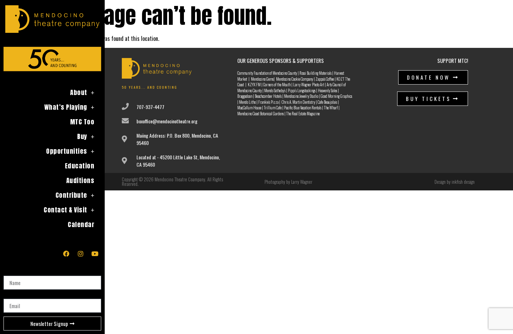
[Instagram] (80, 253)
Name (9, 273)
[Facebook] (66, 253)
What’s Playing (65, 107)
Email (9, 296)
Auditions (80, 180)
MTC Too (82, 121)
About (78, 92)
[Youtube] (95, 253)
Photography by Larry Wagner (288, 181)
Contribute (71, 195)
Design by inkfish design (454, 181)
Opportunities (66, 151)
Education (80, 165)
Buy (82, 136)
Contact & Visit (65, 210)
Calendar (81, 224)
